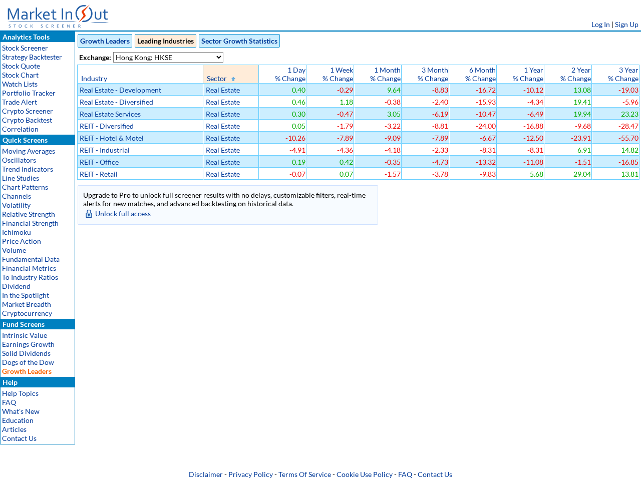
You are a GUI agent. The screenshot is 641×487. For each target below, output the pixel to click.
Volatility (16, 205)
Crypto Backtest (27, 120)
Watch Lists (20, 84)
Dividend (16, 286)
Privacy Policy (250, 474)
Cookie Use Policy (365, 474)
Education (18, 420)
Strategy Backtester (32, 57)
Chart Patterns (25, 187)
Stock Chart (20, 75)
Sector (217, 78)
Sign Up (626, 24)
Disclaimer (206, 474)
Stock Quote (21, 66)
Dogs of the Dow (28, 362)
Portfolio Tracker (29, 93)
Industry (94, 78)
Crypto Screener (27, 111)
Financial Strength (30, 223)
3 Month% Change (433, 74)
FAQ (9, 402)
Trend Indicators (27, 169)
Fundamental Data (31, 259)
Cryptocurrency (27, 313)
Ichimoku (16, 232)
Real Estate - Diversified (116, 102)
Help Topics (20, 393)
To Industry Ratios (30, 277)
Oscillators (19, 160)
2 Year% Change (575, 74)
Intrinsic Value (24, 335)
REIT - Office (99, 162)
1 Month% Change (385, 74)
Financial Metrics (29, 268)
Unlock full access (123, 213)
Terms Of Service (304, 474)
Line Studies (20, 178)
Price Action (21, 241)
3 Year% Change (623, 74)
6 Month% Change (480, 74)
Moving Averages (28, 151)
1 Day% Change (290, 74)
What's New (21, 411)
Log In (600, 24)
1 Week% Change (338, 74)
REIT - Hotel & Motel (112, 138)
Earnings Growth (28, 344)
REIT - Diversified (107, 126)
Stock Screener (25, 48)
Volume (14, 250)
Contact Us (19, 438)
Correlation (20, 129)
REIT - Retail (99, 174)
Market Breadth (26, 304)
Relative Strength (28, 214)
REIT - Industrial (105, 150)
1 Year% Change (528, 74)
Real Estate (223, 90)
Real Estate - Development (120, 90)
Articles (14, 429)
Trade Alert (19, 102)
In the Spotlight (25, 295)
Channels (16, 196)
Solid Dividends (26, 353)
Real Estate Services (110, 114)
